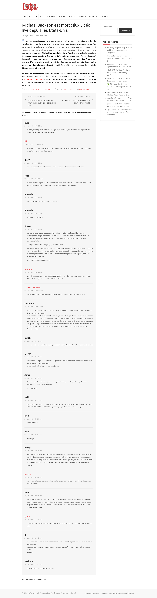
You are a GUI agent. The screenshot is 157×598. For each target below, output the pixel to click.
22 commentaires (85, 89)
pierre (27, 474)
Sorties (103, 16)
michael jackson (69, 89)
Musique (82, 16)
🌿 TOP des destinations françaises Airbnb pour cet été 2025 (119, 86)
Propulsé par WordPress (50, 593)
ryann (27, 516)
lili (25, 141)
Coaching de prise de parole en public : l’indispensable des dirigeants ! (119, 50)
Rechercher (107, 26)
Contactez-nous (106, 593)
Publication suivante (76, 99)
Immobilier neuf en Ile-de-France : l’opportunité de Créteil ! (119, 58)
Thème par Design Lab (68, 593)
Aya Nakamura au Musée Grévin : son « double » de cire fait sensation (119, 112)
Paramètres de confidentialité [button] (123, 593)
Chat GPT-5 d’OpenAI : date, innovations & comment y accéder (118, 72)
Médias (71, 16)
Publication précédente (42, 101)
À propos (88, 593)
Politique (93, 16)
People (44, 89)
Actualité (33, 16)
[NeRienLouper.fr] (24, 16)
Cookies (96, 593)
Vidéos (49, 89)
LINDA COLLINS (32, 287)
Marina (28, 269)
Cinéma (50, 16)
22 (48, 35)
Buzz (42, 16)
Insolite (61, 16)
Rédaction (39, 35)
